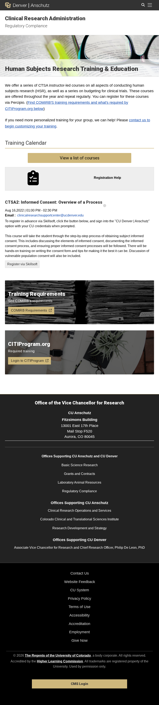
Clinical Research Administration (45, 18)
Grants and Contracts (79, 474)
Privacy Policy (79, 598)
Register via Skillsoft (22, 264)
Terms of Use (79, 607)
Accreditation (79, 624)
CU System (79, 590)
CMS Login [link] (79, 684)
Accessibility (79, 615)
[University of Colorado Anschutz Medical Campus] (39, 5)
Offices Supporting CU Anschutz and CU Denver (80, 456)
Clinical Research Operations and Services (79, 510)
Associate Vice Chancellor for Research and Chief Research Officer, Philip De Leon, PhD (79, 547)
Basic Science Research (79, 465)
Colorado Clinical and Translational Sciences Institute (79, 519)
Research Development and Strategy (79, 528)
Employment (79, 632)
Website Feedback (79, 582)
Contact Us (79, 573)
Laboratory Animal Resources (79, 482)
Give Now (79, 640)
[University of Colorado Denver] (17, 5)
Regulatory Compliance (26, 25)
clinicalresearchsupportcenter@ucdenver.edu (50, 215)
